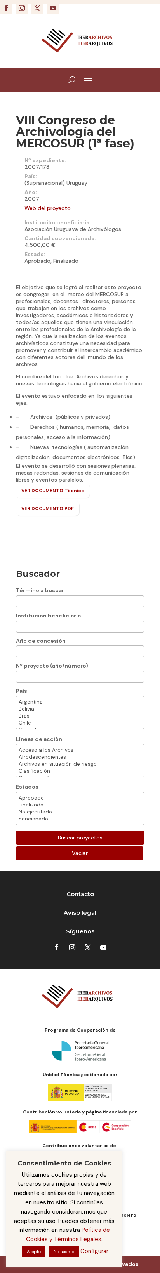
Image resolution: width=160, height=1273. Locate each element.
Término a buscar (40, 590)
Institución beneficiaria (48, 615)
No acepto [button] (64, 1251)
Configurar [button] (94, 1251)
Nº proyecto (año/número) (52, 665)
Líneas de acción (39, 738)
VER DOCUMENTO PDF (47, 508)
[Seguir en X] (37, 8)
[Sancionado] (80, 818)
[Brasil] (80, 716)
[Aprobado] (80, 797)
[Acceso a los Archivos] (80, 750)
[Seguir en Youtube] (53, 8)
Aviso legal (80, 912)
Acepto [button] (34, 1251)
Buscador (38, 574)
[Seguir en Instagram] (22, 8)
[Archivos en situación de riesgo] (80, 764)
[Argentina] (80, 702)
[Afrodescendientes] (80, 757)
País (21, 690)
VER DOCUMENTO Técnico (52, 490)
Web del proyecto (47, 208)
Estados (27, 786)
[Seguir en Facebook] (6, 8)
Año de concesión (41, 640)
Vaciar (80, 853)
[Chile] (80, 723)
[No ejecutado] (80, 811)
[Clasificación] (80, 771)
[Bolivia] (80, 709)
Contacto (80, 894)
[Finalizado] (80, 804)
